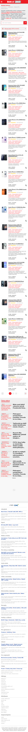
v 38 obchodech (11, 315)
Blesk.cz (4, 413)
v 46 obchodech (11, 116)
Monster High (3, 700)
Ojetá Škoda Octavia (5, 692)
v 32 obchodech (11, 221)
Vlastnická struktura (21, 730)
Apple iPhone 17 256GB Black (16, 50)
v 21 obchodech (11, 350)
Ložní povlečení (4, 710)
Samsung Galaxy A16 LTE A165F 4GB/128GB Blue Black (16, 86)
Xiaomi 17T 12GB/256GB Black (16, 281)
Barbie (2, 701)
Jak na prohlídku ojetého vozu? (7, 686)
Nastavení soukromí (13, 730)
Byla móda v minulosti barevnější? (7, 639)
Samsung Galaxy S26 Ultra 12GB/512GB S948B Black (15, 225)
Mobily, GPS (16, 7)
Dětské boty (3, 709)
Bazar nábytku (3, 712)
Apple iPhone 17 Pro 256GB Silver (17, 103)
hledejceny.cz (3, 678)
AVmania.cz (4, 451)
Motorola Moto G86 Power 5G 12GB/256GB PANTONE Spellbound (17, 337)
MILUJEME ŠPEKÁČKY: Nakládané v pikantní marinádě (11, 555)
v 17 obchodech (11, 99)
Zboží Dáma (3, 683)
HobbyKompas (4, 687)
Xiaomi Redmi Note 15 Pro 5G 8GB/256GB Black (15, 155)
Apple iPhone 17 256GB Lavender (16, 137)
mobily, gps (8, 18)
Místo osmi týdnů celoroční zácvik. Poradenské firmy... (19, 406)
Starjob (2, 717)
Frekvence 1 (3, 721)
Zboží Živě (3, 680)
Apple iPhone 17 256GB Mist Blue (16, 207)
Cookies (7, 730)
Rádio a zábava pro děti (5, 720)
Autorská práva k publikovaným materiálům (10, 728)
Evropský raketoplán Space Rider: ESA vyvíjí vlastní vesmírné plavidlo (14, 663)
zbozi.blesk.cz (4, 7)
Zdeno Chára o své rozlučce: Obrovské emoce (9, 673)
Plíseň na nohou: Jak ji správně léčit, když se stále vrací (11, 650)
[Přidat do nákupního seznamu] (26, 46)
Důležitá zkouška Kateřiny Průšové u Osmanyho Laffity (11, 670)
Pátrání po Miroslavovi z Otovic (7, 672)
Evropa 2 (2, 723)
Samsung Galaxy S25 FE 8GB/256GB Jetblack (14, 355)
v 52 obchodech (11, 203)
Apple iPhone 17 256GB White (16, 171)
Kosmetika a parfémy (5, 706)
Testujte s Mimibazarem (5, 698)
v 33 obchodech (11, 151)
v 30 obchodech (11, 240)
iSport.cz (4, 423)
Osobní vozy (3, 681)
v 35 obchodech (11, 370)
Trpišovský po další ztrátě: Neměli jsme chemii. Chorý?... (19, 425)
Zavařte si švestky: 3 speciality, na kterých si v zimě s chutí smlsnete (13, 612)
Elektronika (10, 7)
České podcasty (4, 718)
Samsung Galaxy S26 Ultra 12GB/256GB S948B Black (15, 300)
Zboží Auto (3, 690)
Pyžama (2, 704)
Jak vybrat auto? (4, 693)
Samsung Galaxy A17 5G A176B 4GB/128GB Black (16, 33)
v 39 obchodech (11, 46)
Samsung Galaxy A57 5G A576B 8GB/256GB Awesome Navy (16, 263)
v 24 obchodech (11, 185)
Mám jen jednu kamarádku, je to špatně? (8, 659)
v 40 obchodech (11, 258)
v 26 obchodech (11, 64)
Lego (2, 703)
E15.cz (3, 404)
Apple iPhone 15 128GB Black (16, 243)
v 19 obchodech (11, 168)
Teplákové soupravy (5, 707)
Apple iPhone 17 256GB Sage (15, 318)
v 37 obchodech (11, 296)
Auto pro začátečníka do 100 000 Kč (7, 689)
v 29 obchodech (11, 277)
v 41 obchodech (11, 81)
